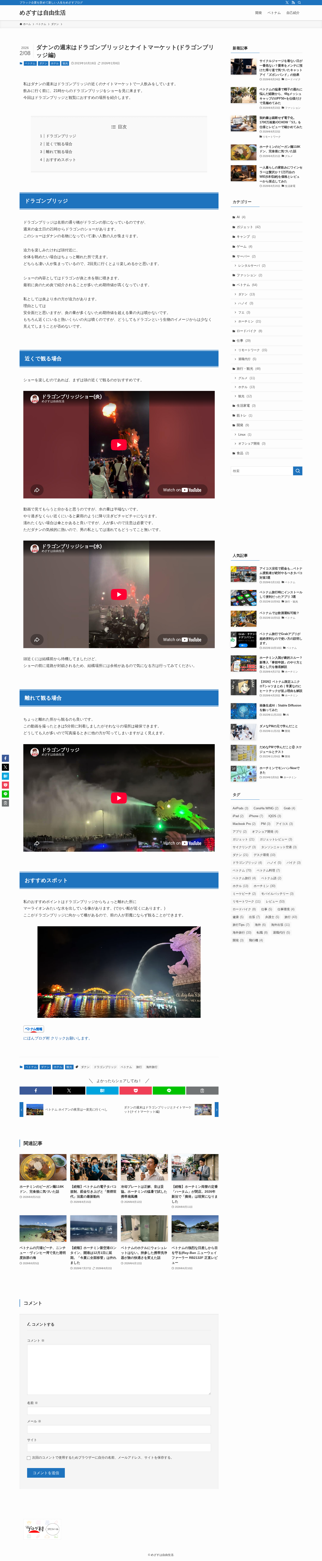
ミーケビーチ (244, 893)
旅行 (139, 1067)
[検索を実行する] (297, 470)
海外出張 (280, 925)
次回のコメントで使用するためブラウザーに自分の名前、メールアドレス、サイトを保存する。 (103, 1457)
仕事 (244, 340)
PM (265, 824)
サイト (32, 1440)
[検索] (299, 2)
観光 (65, 63)
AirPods (240, 808)
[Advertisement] (266, 513)
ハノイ (245, 303)
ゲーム (244, 246)
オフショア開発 (251, 443)
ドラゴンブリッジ (61, 136)
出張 (254, 917)
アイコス (284, 824)
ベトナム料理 (268, 870)
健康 (238, 917)
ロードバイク (249, 331)
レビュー (275, 901)
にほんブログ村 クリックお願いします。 (57, 1038)
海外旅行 (151, 1067)
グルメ (246, 378)
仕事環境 (285, 909)
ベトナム (30, 63)
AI (241, 217)
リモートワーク (252, 350)
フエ (244, 312)
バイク (294, 862)
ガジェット (248, 227)
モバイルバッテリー (277, 893)
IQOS (274, 816)
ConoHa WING (266, 808)
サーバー (246, 256)
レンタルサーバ (251, 265)
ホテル (55, 63)
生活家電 (246, 405)
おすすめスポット (61, 160)
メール (34, 1421)
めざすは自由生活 (43, 13)
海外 (260, 925)
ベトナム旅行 (244, 878)
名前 (32, 1403)
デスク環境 (264, 855)
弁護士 (272, 917)
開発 (243, 425)
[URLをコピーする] (202, 1091)
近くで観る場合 (59, 144)
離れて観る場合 (59, 152)
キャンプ (246, 236)
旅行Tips (241, 925)
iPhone (256, 816)
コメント (36, 1340)
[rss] (293, 2)
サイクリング (244, 847)
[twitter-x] (287, 2)
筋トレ (244, 415)
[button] (36, 1091)
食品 (243, 453)
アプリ (240, 831)
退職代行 (247, 359)
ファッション (249, 275)
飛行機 (256, 940)
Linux (244, 434)
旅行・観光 (248, 368)
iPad (238, 816)
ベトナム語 (271, 878)
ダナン (43, 63)
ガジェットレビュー (276, 839)
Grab (289, 808)
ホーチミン (249, 321)
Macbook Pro (244, 824)
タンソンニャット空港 (279, 847)
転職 (262, 932)
